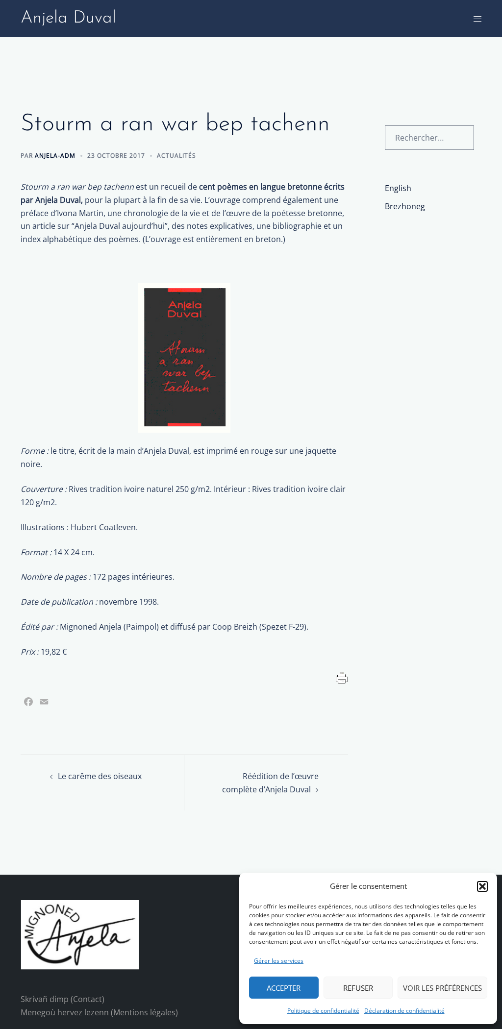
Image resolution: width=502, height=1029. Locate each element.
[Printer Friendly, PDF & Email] (342, 677)
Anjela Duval (68, 18)
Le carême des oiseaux (100, 776)
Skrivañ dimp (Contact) (62, 999)
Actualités (176, 155)
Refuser (358, 988)
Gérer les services (278, 960)
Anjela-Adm (55, 155)
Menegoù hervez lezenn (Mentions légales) (99, 1012)
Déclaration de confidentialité (404, 1010)
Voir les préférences (442, 988)
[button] (482, 886)
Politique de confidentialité (323, 1010)
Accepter (284, 988)
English (398, 188)
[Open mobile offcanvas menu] (477, 18)
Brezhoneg (405, 206)
